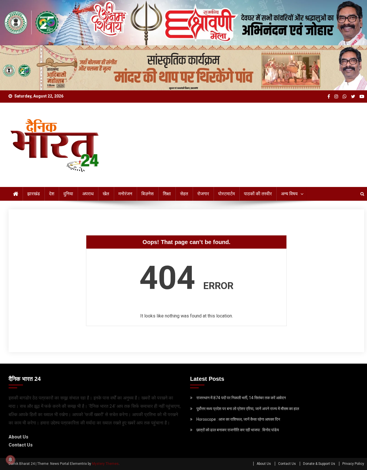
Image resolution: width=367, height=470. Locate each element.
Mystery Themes (105, 464)
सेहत (184, 193)
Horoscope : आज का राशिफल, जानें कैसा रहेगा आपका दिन (238, 419)
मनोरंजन (125, 193)
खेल (106, 193)
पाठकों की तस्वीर (258, 193)
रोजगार (203, 193)
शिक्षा (167, 193)
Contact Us (21, 445)
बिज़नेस (147, 193)
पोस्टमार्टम (226, 193)
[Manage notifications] (10, 459)
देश (51, 193)
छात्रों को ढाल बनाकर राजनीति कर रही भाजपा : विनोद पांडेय (237, 430)
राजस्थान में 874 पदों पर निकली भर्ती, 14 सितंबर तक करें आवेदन (241, 397)
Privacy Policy (353, 464)
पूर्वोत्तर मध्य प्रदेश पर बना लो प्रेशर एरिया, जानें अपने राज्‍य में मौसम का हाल (247, 408)
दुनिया (68, 193)
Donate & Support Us (319, 464)
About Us (18, 437)
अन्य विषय (289, 193)
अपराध (87, 193)
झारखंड (33, 193)
